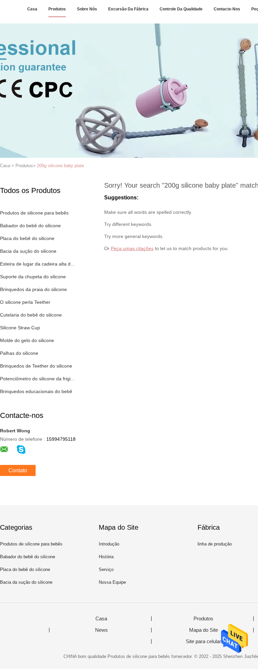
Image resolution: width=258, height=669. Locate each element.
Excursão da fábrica (128, 9)
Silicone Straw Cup (20, 327)
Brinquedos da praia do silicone (33, 289)
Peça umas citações (132, 248)
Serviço (106, 569)
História (106, 556)
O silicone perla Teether (25, 302)
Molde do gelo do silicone (27, 340)
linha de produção (215, 543)
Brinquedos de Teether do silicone (36, 366)
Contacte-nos (227, 9)
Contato (17, 470)
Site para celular (203, 641)
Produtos (57, 9)
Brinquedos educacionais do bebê (36, 391)
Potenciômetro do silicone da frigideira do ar (38, 378)
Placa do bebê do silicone (27, 238)
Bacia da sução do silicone (28, 251)
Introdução (109, 543)
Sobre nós (87, 9)
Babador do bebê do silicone (30, 225)
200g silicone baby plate (60, 165)
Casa (32, 9)
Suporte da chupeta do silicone (33, 276)
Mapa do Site (203, 630)
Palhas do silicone (19, 353)
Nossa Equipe (112, 582)
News (101, 630)
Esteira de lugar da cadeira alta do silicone (38, 264)
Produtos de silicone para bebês (34, 213)
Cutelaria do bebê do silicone (31, 315)
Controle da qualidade (181, 9)
